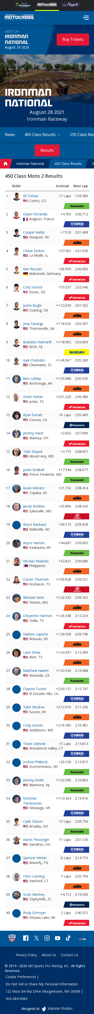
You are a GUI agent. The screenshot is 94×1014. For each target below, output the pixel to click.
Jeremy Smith (33, 780)
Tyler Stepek (32, 451)
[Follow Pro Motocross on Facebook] (25, 939)
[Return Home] (19, 18)
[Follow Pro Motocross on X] (36, 939)
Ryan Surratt (32, 415)
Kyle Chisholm (34, 360)
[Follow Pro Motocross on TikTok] (68, 939)
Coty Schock (32, 287)
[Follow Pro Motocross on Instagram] (47, 939)
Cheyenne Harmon (37, 615)
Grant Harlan (33, 396)
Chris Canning (33, 876)
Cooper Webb (34, 232)
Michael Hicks (33, 597)
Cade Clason (33, 821)
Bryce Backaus (34, 524)
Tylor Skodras (34, 707)
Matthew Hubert (36, 670)
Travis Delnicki (34, 743)
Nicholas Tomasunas (32, 800)
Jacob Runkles (34, 506)
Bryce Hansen (34, 543)
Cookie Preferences (21, 976)
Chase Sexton (34, 250)
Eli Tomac (31, 196)
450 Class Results (68, 163)
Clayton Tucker (35, 688)
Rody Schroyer (34, 912)
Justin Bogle (32, 305)
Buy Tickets (72, 39)
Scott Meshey (34, 894)
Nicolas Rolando (36, 561)
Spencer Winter (35, 857)
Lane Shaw (31, 652)
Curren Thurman (36, 579)
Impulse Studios (59, 1008)
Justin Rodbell (33, 469)
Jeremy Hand (33, 433)
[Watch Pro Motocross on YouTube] (57, 939)
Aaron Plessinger (36, 839)
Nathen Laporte (35, 634)
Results (47, 150)
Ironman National (16, 39)
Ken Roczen (32, 269)
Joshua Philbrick (35, 762)
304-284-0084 (16, 998)
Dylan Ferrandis (35, 214)
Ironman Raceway (47, 119)
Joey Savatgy (33, 323)
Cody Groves (33, 725)
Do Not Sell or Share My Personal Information (42, 984)
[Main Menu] (86, 17)
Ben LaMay (32, 378)
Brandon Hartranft (37, 342)
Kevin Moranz (34, 488)
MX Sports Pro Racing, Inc (48, 965)
